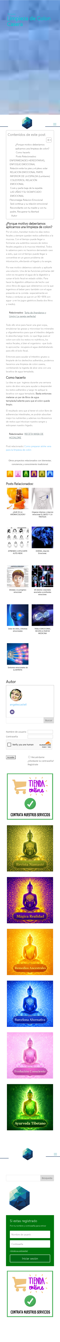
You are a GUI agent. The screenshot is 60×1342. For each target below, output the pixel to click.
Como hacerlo (23, 152)
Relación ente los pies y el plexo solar (29, 168)
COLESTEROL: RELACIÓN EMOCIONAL (23, 182)
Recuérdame (37, 757)
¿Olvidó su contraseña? (19, 1251)
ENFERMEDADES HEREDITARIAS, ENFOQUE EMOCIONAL (27, 162)
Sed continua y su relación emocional (29, 203)
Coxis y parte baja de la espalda (26, 187)
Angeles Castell (26, 1328)
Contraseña (12, 736)
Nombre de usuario (16, 731)
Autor (14, 215)
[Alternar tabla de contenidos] (47, 140)
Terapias (11, 13)
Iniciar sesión (30, 1258)
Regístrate (33, 764)
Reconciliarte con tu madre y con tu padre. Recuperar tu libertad (28, 209)
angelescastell (18, 704)
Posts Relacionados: (26, 156)
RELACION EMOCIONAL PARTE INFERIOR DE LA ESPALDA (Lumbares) (30, 174)
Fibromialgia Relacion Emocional (26, 199)
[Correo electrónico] (12, 712)
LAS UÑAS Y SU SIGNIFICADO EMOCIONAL (25, 193)
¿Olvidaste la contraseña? (41, 760)
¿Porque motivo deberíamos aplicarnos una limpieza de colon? (32, 146)
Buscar (48, 720)
